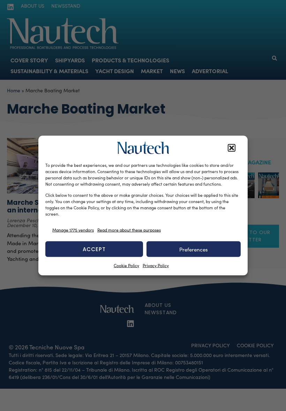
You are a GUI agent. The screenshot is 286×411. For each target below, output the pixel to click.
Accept (94, 249)
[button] (231, 148)
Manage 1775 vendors (73, 229)
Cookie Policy (126, 265)
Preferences (193, 249)
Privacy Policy (156, 265)
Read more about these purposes (129, 229)
